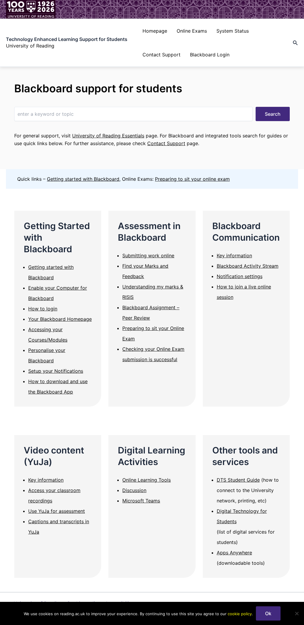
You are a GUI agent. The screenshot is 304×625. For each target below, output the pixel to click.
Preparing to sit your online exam (192, 179)
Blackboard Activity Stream (247, 266)
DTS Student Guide (238, 480)
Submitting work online (148, 255)
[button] (295, 43)
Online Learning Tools (146, 480)
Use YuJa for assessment (56, 511)
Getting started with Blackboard (83, 179)
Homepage (154, 31)
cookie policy (240, 613)
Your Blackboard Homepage (60, 319)
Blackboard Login (209, 55)
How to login (42, 309)
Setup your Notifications (55, 371)
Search (273, 114)
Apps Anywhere (234, 553)
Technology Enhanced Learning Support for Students (66, 39)
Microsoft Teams (141, 501)
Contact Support (161, 55)
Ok (268, 613)
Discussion (134, 490)
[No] (297, 613)
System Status (232, 31)
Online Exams (192, 31)
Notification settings (239, 276)
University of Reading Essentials (108, 136)
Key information (234, 255)
